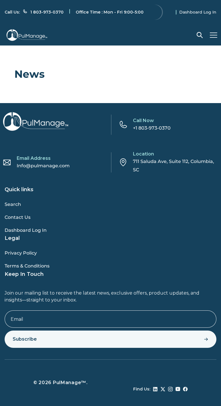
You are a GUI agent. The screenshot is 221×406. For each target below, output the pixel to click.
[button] (199, 35)
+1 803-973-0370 (152, 128)
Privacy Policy (21, 253)
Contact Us (18, 217)
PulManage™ (69, 382)
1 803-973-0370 (47, 12)
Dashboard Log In (197, 12)
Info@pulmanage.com (43, 165)
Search (13, 204)
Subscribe (25, 339)
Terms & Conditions (27, 266)
